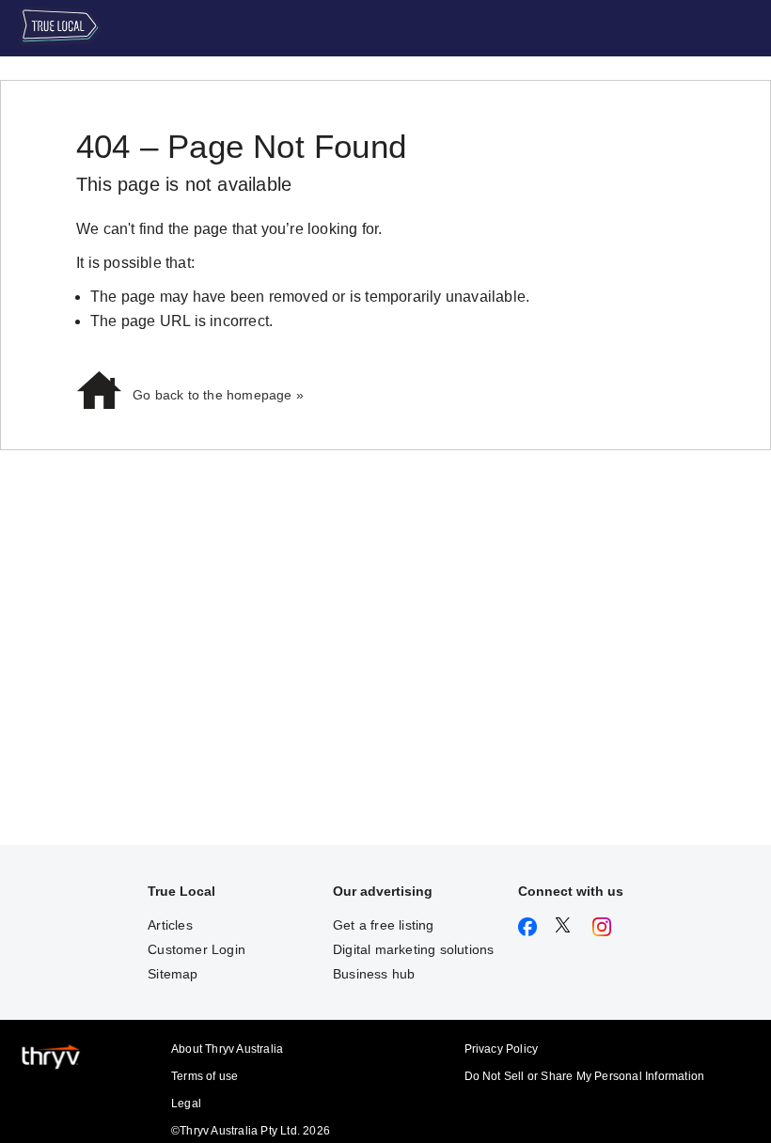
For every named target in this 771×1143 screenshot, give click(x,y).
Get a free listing (383, 924)
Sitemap (172, 973)
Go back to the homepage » (218, 394)
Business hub (374, 973)
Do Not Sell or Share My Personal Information (584, 1076)
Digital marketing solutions (413, 949)
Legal (186, 1103)
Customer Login (196, 949)
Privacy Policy (501, 1049)
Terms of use (204, 1076)
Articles (170, 924)
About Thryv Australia (227, 1049)
